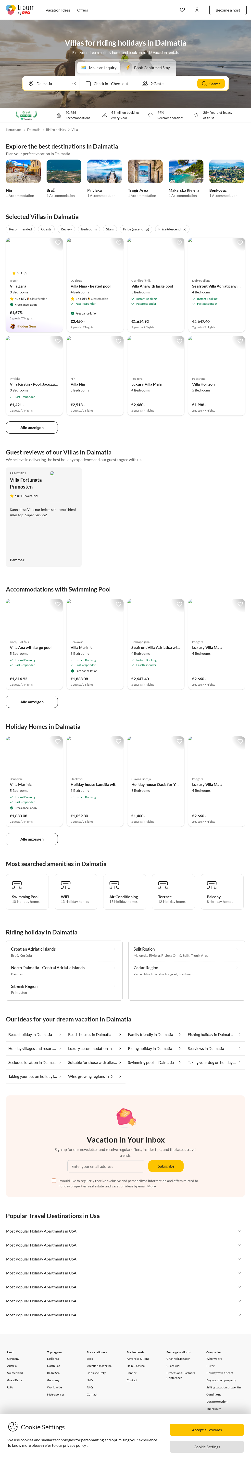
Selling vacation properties (223, 1387)
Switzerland (15, 1373)
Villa (75, 130)
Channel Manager (178, 1358)
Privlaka (94, 190)
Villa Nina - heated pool (91, 286)
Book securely (96, 1373)
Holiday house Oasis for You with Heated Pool (171, 784)
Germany (13, 1358)
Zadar (138, 974)
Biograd (171, 974)
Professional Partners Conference (180, 1375)
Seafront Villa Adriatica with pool (221, 286)
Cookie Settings (207, 1446)
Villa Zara (18, 286)
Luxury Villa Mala (146, 384)
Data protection (216, 1401)
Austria (12, 1366)
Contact (92, 1394)
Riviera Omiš (171, 955)
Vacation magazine (99, 1366)
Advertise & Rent (138, 1358)
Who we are (214, 1358)
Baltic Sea (53, 1373)
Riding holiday (56, 130)
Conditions (213, 1394)
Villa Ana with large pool (152, 286)
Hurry (210, 1366)
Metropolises (55, 1394)
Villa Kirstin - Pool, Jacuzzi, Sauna (38, 384)
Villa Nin (78, 384)
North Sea (53, 1366)
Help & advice (136, 1366)
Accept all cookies (207, 1429)
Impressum (213, 1408)
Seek (90, 1358)
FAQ (90, 1387)
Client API (173, 1366)
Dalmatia (34, 130)
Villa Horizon (203, 384)
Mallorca (53, 1358)
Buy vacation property (221, 1380)
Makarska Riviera (184, 190)
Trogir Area (138, 190)
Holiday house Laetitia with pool (98, 784)
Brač (51, 190)
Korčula (26, 955)
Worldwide (54, 1387)
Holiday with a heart (219, 1373)
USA (10, 1387)
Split (186, 955)
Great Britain (16, 1380)
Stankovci (186, 974)
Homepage (14, 130)
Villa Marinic (81, 647)
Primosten (18, 473)
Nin (9, 190)
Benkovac (218, 190)
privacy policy (74, 1445)
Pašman (17, 974)
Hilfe (90, 1380)
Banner (132, 1373)
